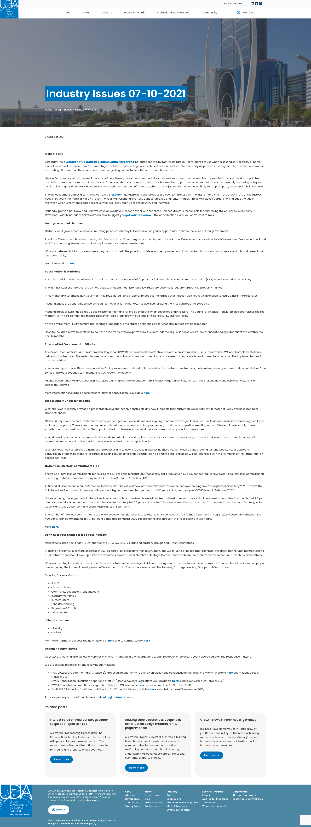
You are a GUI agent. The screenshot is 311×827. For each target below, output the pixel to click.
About (67, 12)
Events (206, 795)
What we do (132, 795)
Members (249, 12)
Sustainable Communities (248, 799)
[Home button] (9, 9)
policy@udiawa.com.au (117, 697)
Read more (61, 759)
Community (209, 12)
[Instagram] (260, 3)
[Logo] (16, 801)
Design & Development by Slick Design (70, 823)
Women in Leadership (215, 806)
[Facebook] (256, 3)
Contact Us (131, 802)
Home (48, 109)
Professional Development (174, 12)
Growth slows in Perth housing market (228, 720)
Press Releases (154, 802)
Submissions (174, 799)
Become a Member (233, 3)
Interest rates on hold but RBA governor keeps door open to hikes (79, 722)
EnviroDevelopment (178, 809)
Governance (132, 799)
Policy (170, 795)
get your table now (138, 215)
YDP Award (208, 802)
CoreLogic (114, 195)
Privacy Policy (133, 806)
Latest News (152, 795)
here (71, 263)
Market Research (177, 806)
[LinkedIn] (252, 3)
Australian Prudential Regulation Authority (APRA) (98, 162)
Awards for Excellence (215, 799)
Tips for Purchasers (244, 795)
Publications (152, 806)
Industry (107, 12)
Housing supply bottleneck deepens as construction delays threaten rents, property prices (153, 724)
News (86, 12)
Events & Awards (134, 12)
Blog (58, 109)
